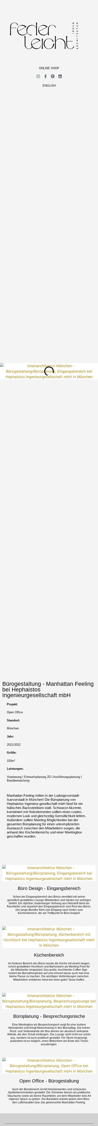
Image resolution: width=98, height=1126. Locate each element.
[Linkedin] (60, 76)
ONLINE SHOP (49, 68)
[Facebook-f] (45, 76)
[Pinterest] (53, 76)
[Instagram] (38, 76)
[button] (43, 58)
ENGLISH (49, 85)
